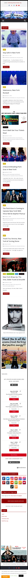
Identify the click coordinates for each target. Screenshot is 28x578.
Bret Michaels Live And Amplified (14, 394)
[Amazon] (20, 482)
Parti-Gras (23, 97)
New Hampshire (19, 137)
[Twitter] (8, 478)
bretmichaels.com (13, 57)
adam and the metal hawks (9, 174)
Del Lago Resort (7, 284)
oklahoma (18, 139)
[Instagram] (12, 478)
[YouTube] (16, 478)
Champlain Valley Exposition (14, 433)
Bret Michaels (6, 57)
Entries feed (4, 516)
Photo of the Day (10, 273)
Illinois (14, 137)
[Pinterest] (4, 482)
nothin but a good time (11, 139)
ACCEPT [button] (21, 575)
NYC (20, 284)
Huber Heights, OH (14, 405)
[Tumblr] (8, 482)
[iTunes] (20, 478)
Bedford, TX (14, 417)
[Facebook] (4, 478)
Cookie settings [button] (13, 575)
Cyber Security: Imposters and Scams (16, 501)
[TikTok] (12, 486)
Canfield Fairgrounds (14, 445)
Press (17, 273)
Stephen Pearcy (6, 220)
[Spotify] (16, 482)
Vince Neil (11, 220)
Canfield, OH (14, 443)
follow (15, 384)
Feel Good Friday (11, 2)
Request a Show (15, 462)
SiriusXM (8, 286)
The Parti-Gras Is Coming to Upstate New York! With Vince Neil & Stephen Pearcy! (14, 211)
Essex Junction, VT (14, 431)
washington (10, 140)
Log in (2, 514)
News (4, 49)
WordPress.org (4, 521)
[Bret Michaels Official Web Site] (14, 12)
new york (18, 57)
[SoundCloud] (12, 482)
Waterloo (12, 286)
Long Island (12, 175)
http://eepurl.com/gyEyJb (16, 495)
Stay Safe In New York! (11, 53)
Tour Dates (5, 127)
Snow (22, 57)
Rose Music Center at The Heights (14, 406)
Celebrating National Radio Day (14, 3)
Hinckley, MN (14, 392)
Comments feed (5, 518)
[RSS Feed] (16, 486)
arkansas (5, 137)
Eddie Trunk (12, 284)
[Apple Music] (24, 478)
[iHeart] (24, 482)
